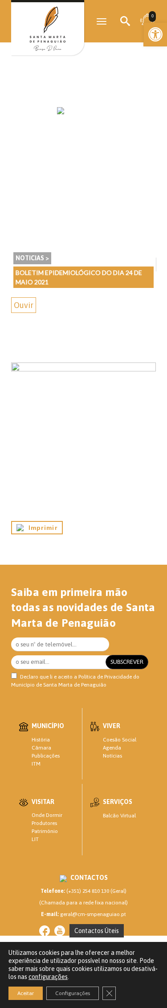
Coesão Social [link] (119, 740)
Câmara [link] (41, 748)
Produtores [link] (44, 823)
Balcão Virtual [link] (119, 815)
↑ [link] (142, 982)
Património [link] (45, 831)
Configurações (72, 993)
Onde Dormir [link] (47, 815)
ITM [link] (36, 764)
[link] (155, 34)
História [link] (41, 740)
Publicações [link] (46, 756)
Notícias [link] (112, 756)
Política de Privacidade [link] (105, 677)
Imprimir (40, 527)
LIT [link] (35, 839)
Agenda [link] (112, 748)
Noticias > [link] (32, 258)
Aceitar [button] (25, 993)
